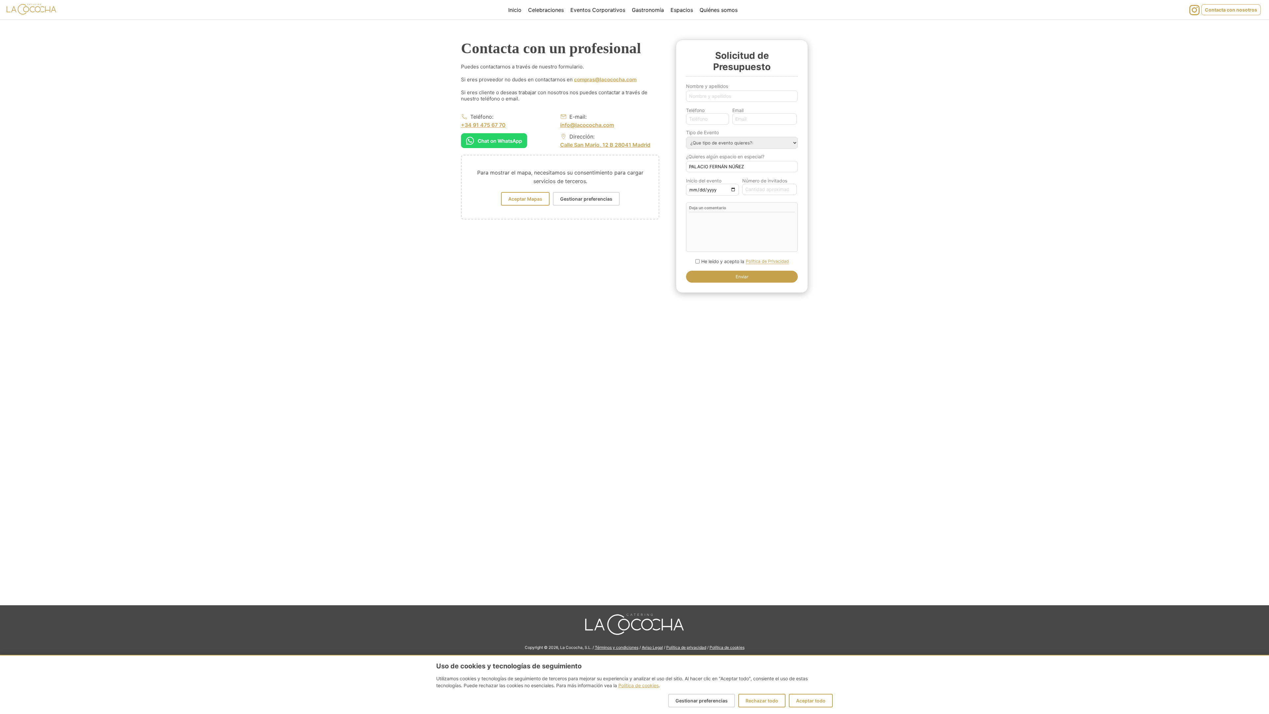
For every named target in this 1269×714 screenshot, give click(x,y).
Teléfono (695, 110)
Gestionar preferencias (586, 199)
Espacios (682, 10)
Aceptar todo (811, 700)
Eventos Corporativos (597, 10)
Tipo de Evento (702, 132)
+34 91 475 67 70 (483, 125)
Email (738, 110)
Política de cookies (727, 647)
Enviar (742, 276)
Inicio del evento (703, 180)
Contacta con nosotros (1231, 10)
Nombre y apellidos (707, 86)
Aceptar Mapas (525, 199)
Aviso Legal (652, 647)
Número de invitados (764, 180)
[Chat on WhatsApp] (494, 140)
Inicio (514, 10)
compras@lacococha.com (605, 79)
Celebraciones (546, 10)
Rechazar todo (762, 700)
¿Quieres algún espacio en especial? (725, 156)
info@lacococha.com (587, 125)
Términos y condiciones (616, 647)
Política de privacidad (686, 647)
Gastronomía (648, 10)
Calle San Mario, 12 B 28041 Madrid (605, 144)
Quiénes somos (719, 10)
